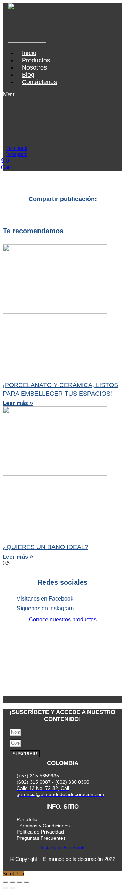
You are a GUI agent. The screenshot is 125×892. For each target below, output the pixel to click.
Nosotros (34, 67)
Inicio (29, 52)
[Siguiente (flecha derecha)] (12, 888)
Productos (36, 60)
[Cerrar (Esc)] (26, 882)
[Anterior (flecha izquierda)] (5, 888)
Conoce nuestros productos (63, 619)
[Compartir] (19, 882)
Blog (28, 74)
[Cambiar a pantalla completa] (12, 882)
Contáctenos (39, 82)
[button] (16, 94)
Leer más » (18, 403)
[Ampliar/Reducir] (5, 882)
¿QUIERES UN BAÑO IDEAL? (45, 546)
